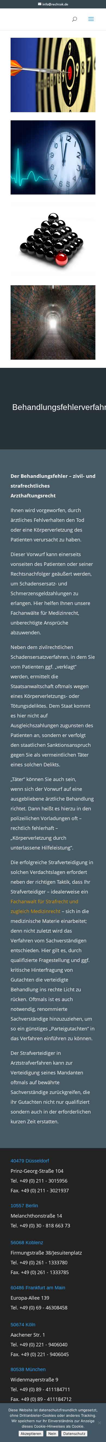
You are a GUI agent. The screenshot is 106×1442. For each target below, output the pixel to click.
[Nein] (99, 1422)
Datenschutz (74, 1433)
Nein (52, 1433)
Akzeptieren (31, 1433)
